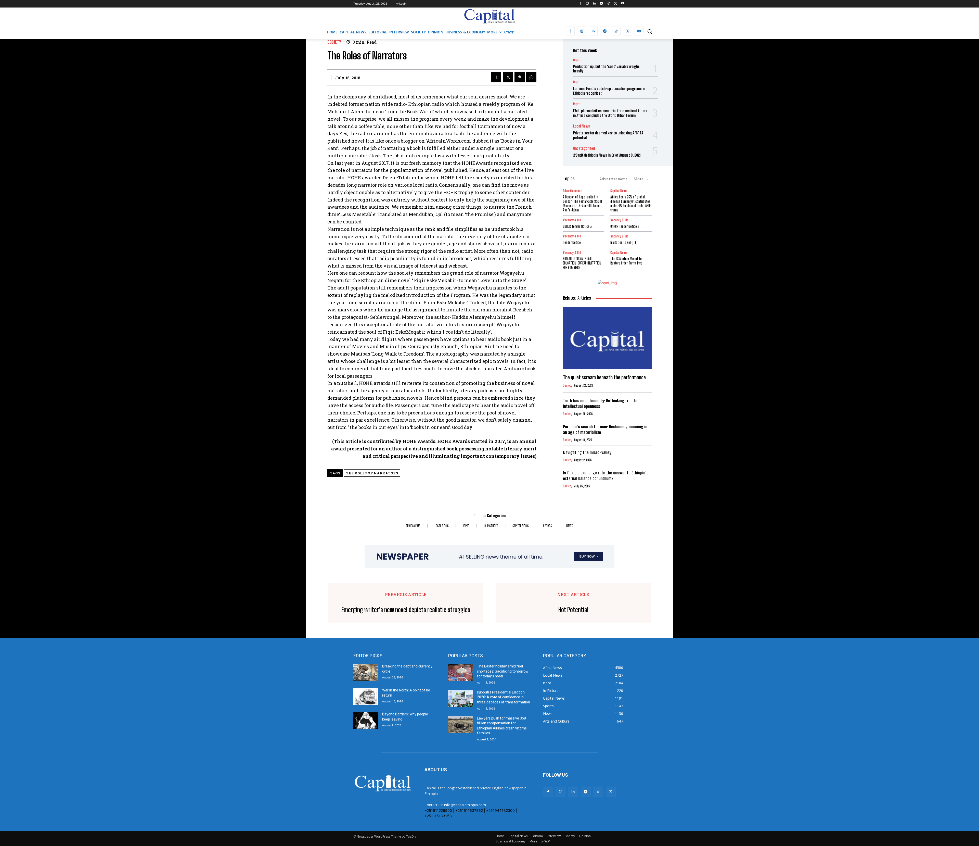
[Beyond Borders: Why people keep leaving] (365, 720)
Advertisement (613, 178)
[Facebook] (580, 4)
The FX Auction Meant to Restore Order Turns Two (626, 261)
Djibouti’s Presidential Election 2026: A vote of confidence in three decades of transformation (503, 697)
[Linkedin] (594, 4)
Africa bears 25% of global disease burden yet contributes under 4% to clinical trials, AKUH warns (630, 203)
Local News (581, 126)
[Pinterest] (519, 77)
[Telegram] (601, 4)
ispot (577, 59)
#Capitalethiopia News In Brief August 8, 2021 (607, 155)
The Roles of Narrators (372, 473)
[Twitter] (616, 4)
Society (334, 42)
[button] (649, 31)
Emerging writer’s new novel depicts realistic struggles (405, 609)
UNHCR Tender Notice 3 (577, 226)
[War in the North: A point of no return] (365, 696)
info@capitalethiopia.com (465, 804)
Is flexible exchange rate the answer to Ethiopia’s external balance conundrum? (606, 475)
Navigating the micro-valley (587, 452)
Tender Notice (572, 242)
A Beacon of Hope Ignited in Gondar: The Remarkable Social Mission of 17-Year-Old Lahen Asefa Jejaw (582, 203)
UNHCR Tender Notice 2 (624, 226)
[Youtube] (623, 4)
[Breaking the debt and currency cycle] (365, 672)
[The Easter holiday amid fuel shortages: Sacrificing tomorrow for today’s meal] (460, 672)
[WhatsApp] (531, 77)
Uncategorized (584, 148)
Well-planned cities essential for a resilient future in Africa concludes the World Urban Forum (610, 113)
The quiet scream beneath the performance (604, 377)
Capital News (618, 191)
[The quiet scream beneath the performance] (607, 338)
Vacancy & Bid (572, 220)
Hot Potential (573, 609)
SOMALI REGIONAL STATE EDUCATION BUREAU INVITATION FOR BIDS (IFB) (582, 263)
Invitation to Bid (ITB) (624, 242)
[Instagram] (587, 4)
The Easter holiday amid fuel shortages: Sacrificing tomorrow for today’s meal (503, 671)
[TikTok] (609, 4)
